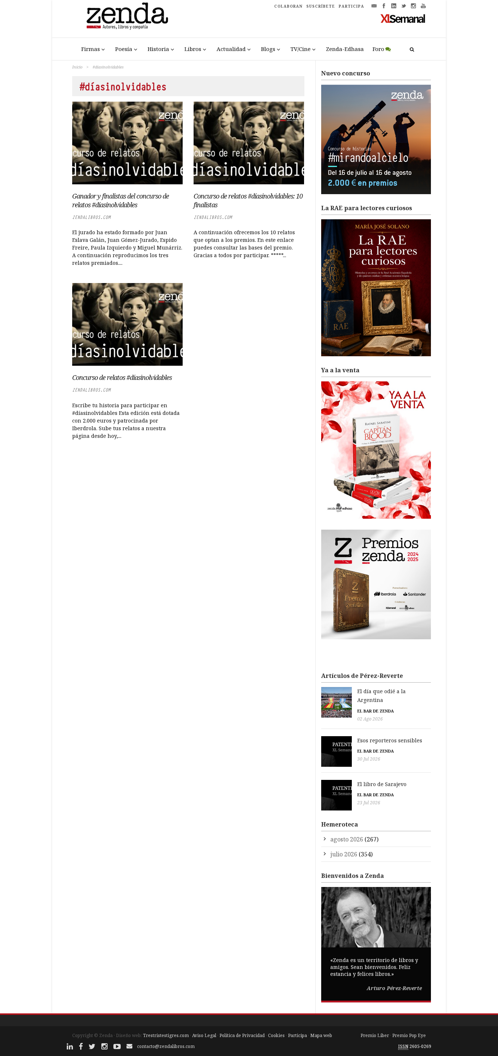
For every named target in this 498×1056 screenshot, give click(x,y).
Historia (158, 48)
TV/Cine (301, 48)
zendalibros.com (91, 217)
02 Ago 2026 (370, 719)
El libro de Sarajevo (381, 784)
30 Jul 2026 (368, 759)
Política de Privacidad (242, 1035)
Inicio (77, 67)
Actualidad (231, 48)
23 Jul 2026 (368, 803)
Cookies (276, 1035)
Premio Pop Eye (409, 1035)
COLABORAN (288, 6)
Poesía (123, 48)
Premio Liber (375, 1035)
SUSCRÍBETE (320, 6)
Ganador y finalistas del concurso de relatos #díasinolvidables (120, 200)
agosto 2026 (346, 839)
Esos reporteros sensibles (389, 740)
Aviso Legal (204, 1035)
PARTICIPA (351, 6)
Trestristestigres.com (166, 1035)
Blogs (268, 48)
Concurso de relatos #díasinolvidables (122, 377)
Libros (192, 48)
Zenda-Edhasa (345, 48)
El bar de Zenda (375, 711)
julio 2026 (343, 854)
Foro (378, 48)
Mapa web (321, 1035)
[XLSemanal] (403, 18)
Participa (297, 1035)
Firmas (90, 48)
